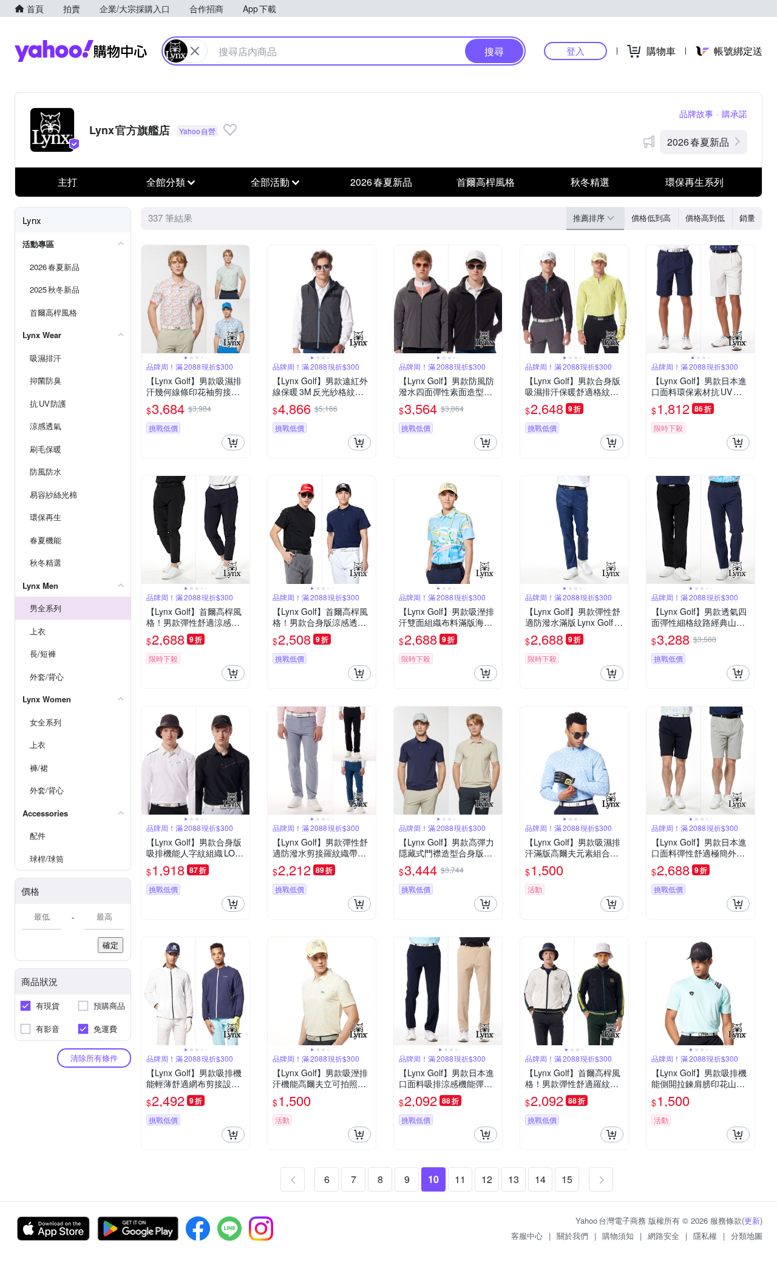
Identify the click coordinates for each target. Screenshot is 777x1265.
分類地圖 (746, 1235)
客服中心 (527, 1235)
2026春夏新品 (698, 142)
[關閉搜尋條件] (195, 51)
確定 (110, 945)
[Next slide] (241, 299)
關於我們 (572, 1235)
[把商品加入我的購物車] (233, 442)
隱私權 (705, 1235)
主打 (67, 182)
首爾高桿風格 (485, 182)
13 (513, 1179)
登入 (575, 50)
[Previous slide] (149, 299)
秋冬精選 (590, 182)
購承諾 (734, 113)
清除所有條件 (94, 1057)
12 (486, 1179)
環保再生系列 (694, 182)
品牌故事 (696, 113)
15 (567, 1179)
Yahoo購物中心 (81, 51)
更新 (752, 1220)
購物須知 (618, 1235)
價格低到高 (651, 217)
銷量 (747, 217)
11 (460, 1179)
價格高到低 (705, 217)
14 (540, 1179)
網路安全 (663, 1235)
